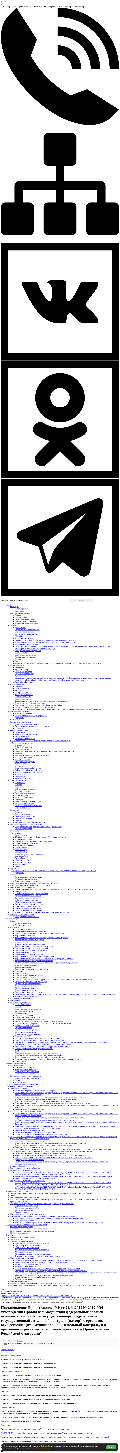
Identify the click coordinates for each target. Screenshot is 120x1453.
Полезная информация (19, 831)
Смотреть (20, 1341)
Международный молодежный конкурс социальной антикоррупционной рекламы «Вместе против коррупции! (59, 1260)
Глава (12, 921)
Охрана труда (20, 1061)
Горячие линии (7, 1425)
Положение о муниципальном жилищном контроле (35, 1132)
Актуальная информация (20, 613)
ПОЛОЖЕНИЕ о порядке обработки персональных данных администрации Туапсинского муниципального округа (56, 1285)
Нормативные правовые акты (27, 1072)
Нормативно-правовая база (26, 724)
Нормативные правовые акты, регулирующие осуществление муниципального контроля (50, 1097)
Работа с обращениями (24, 747)
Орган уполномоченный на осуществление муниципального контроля (43, 1145)
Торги (12, 1195)
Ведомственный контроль (25, 1074)
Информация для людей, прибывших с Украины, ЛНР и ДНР (34, 883)
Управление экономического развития (30, 931)
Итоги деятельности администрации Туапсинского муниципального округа (45, 642)
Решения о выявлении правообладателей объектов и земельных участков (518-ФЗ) (48, 1059)
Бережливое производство (25, 655)
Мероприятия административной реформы (32, 1250)
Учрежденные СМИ (23, 1036)
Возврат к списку (8, 1350)
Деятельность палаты (23, 737)
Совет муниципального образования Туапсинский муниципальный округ (40, 741)
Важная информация (23, 672)
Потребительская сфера (19, 711)
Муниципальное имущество (17, 1191)
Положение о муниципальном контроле (31, 1141)
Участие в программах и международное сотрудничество (38, 1038)
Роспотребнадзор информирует (22, 887)
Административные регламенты (28, 1246)
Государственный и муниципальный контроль (24, 1084)
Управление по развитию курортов (29, 954)
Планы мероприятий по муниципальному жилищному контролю (41, 1135)
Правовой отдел (21, 973)
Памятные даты (21, 835)
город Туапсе (20, 892)
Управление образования (25, 936)
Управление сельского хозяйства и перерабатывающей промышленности (44, 959)
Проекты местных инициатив (22, 915)
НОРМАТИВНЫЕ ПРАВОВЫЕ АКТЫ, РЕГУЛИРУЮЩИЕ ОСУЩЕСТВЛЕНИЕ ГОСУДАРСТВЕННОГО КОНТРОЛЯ (63, 1176)
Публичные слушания (19, 1233)
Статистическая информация (26, 1030)
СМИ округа (15, 720)
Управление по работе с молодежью (29, 940)
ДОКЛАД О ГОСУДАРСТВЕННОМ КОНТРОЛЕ (35, 1179)
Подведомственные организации (28, 1034)
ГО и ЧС (18, 1007)
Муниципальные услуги (25, 1252)
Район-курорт (20, 864)
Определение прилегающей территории (31, 716)
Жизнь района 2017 (23, 860)
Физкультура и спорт (23, 693)
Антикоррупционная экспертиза (28, 1264)
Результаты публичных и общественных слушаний (30, 1229)
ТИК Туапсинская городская (21, 781)
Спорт (17, 866)
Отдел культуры (21, 942)
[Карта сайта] (60, 124)
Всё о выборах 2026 (23, 778)
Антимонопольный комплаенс (27, 1026)
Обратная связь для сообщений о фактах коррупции (35, 1277)
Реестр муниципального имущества (24, 1197)
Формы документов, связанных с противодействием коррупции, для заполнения (47, 1269)
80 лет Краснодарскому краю (26, 843)
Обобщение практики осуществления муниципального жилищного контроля (46, 1120)
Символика (19, 611)
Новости (18, 615)
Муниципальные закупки (16, 1063)
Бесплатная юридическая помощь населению (28, 825)
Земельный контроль (18, 1088)
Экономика (14, 626)
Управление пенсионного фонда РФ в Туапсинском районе (39, 705)
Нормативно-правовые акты (26, 1206)
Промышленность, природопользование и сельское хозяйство (39, 1055)
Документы (19, 667)
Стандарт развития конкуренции (28, 651)
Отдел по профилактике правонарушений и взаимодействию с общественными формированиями (54, 980)
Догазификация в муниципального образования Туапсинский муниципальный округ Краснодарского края (53, 871)
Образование (20, 686)
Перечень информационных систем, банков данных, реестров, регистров (39, 1283)
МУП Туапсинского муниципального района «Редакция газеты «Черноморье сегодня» (49, 1218)
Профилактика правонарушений (28, 881)
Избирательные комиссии (25, 758)
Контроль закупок (17, 1065)
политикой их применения (38, 1448)
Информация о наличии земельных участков (28, 1214)
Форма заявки (20, 1082)
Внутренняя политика (24, 1011)
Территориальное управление (27, 996)
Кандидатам (20, 776)
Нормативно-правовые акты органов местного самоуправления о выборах (45, 751)
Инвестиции (20, 659)
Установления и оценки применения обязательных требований (40, 1057)
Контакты (19, 728)
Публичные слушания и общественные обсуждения (26, 1225)
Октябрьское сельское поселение (28, 910)
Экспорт (18, 661)
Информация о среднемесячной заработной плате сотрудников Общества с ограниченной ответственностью (58, 709)
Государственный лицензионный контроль (27, 1181)
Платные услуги (21, 653)
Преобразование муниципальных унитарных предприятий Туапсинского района (42, 1216)
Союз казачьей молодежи (25, 816)
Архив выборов (21, 764)
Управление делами (23, 967)
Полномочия (15, 1000)
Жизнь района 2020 (23, 862)
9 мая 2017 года (21, 850)
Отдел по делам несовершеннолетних (30, 703)
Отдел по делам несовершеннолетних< (30, 944)
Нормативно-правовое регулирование (25, 1076)
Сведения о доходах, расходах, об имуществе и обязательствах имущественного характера (51, 1271)
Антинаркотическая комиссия (27, 879)
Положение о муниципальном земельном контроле (35, 1091)
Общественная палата (19, 730)
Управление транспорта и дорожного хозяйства (34, 961)
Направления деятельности (21, 1003)
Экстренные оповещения (25, 619)
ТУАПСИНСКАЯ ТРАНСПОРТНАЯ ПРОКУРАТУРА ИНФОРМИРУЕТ (39, 913)
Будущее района (21, 856)
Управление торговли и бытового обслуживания (34, 956)
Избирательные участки (24, 804)
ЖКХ (17, 1051)
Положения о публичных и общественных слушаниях (32, 1231)
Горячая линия (16, 869)
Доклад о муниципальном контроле (29, 1109)
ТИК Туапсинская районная (21, 743)
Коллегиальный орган (24, 1210)
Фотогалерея (15, 833)
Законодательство (22, 749)
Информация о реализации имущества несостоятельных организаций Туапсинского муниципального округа (58, 663)
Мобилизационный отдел (25, 988)
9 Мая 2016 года (21, 848)
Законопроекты (16, 1239)
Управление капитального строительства (31, 950)
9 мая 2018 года (21, 852)
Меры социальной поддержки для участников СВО (35, 707)
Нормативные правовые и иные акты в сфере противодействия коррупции (45, 1262)
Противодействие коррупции (22, 1258)
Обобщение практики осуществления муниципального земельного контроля (46, 1099)
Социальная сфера (17, 684)
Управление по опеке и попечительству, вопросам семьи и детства (41, 938)
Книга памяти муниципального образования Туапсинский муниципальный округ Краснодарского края (52, 889)
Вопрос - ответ (21, 1212)
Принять (111, 1447)
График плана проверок (24, 1068)
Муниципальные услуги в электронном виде (33, 1254)
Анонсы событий (22, 617)
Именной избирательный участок (28, 772)
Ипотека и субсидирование (26, 634)
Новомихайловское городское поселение (31, 894)
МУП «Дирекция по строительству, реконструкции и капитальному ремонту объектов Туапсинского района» (59, 1223)
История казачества (23, 814)
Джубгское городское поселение (28, 896)
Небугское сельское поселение (27, 900)
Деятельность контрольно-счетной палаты (32, 726)
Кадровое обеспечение (24, 1015)
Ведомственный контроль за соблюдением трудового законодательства (43, 1047)
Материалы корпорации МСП (27, 1208)
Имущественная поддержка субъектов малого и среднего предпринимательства (42, 1204)
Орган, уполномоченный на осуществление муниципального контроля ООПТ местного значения (54, 1158)
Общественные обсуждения (21, 1086)
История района (21, 609)
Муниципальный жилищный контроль (25, 1112)
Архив (17, 1080)
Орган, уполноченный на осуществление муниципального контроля (42, 1101)
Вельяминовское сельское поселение (29, 904)
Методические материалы (25, 1070)
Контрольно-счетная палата (21, 722)
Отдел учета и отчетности (25, 990)
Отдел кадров (20, 971)
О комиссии (20, 783)
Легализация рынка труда (25, 657)
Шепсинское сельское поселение (28, 902)
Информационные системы (26, 1032)
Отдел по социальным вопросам (28, 984)
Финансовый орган (23, 1005)
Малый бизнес (21, 636)
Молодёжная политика (24, 695)
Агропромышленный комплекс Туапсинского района (36, 1053)
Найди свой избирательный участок (29, 770)
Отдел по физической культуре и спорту (31, 982)
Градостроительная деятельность (28, 1009)
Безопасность (15, 875)
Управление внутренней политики (29, 992)
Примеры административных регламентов (32, 1243)
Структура (14, 927)
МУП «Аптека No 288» (24, 1220)
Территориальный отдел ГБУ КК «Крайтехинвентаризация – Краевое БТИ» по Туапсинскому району (51, 1193)
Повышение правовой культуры (28, 768)
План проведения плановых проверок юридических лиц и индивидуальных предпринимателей (53, 1103)
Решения (18, 753)
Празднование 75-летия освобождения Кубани (33, 841)
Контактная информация (25, 739)
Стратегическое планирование (27, 630)
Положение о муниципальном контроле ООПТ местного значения (41, 1153)
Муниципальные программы (26, 644)
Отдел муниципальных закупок (27, 965)
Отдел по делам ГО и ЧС (25, 977)
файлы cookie (45, 1446)
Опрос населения (22, 925)
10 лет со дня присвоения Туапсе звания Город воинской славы (40, 837)
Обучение (19, 766)
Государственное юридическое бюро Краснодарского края (38, 827)
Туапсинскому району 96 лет (26, 845)
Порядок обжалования (19, 1281)
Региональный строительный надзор (25, 1168)
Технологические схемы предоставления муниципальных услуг (40, 1256)
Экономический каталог (24, 632)
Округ (8, 605)
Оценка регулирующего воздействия (30, 1019)
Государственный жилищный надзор (25, 1170)
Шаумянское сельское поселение (28, 908)
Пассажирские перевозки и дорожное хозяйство (34, 1049)
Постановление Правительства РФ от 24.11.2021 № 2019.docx (33, 1343)
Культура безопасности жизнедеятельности (27, 822)
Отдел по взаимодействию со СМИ (29, 975)
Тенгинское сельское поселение (27, 898)
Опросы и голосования (24, 674)
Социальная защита (23, 697)
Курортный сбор (21, 670)
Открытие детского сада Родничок (29, 854)
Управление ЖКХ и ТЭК (25, 952)
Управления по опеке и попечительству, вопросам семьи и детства (41, 701)
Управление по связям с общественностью (32, 969)
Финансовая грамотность (25, 638)
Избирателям (20, 774)
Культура (18, 690)
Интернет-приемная (23, 923)
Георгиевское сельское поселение (28, 906)
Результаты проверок (23, 1028)
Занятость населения (23, 699)
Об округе (14, 607)
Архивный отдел (22, 1013)
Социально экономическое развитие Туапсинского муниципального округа (45, 640)
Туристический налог (23, 676)
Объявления (20, 732)
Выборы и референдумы (25, 762)
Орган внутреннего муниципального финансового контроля (39, 933)
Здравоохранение (22, 688)
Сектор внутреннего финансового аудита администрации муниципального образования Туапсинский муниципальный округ (65, 994)
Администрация (12, 919)
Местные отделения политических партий (32, 755)
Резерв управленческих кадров (27, 1017)
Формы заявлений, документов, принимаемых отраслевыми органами (43, 1024)
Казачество (14, 810)
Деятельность (20, 628)
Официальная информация (26, 621)
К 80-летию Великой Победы (26, 623)
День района (20, 858)
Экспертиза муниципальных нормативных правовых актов (39, 1021)
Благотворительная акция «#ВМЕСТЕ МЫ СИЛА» (30, 885)
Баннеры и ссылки (22, 760)
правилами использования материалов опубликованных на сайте (84, 1437)
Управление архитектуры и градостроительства (34, 946)
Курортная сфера (17, 665)
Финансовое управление (25, 929)
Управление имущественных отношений (31, 948)
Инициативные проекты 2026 (27, 917)
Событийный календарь (24, 682)
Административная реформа (21, 1241)
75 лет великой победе (24, 839)
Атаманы (18, 812)
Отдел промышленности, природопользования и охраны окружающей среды (46, 963)
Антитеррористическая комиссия (28, 877)
